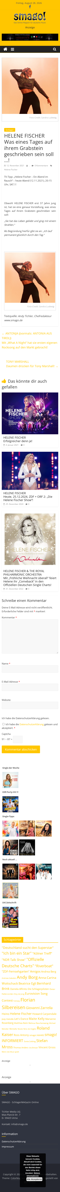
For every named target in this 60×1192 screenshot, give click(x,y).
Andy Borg (27, 977)
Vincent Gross (47, 1047)
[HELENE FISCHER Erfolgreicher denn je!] (30, 394)
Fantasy (16, 1001)
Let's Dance (21, 1019)
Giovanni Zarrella (39, 1007)
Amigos (35, 971)
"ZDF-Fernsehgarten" (15, 971)
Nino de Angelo (29, 1029)
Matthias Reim (21, 1023)
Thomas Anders (20, 1047)
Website (6, 699)
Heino (5, 1014)
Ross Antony (21, 1035)
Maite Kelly (37, 1019)
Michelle (13, 1028)
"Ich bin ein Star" (17, 953)
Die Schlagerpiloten (38, 988)
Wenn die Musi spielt (10, 1052)
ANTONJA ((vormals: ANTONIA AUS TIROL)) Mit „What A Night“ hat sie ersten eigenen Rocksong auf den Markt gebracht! (29, 340)
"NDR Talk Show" (14, 960)
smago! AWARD (36, 1035)
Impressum (8, 1146)
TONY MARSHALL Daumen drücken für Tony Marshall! (32, 364)
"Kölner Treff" (42, 953)
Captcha (6, 733)
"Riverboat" (44, 966)
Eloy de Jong (19, 994)
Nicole (20, 1029)
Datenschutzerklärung (32, 724)
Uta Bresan (33, 1047)
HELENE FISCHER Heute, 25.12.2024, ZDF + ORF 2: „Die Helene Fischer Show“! (27, 496)
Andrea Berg (48, 971)
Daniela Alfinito (18, 988)
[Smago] (5, 49)
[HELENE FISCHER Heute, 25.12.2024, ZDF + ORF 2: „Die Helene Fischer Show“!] (30, 453)
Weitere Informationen (33, 1174)
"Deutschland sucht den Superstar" (28, 947)
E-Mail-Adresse (11, 681)
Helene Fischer (10, 169)
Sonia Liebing (30, 1041)
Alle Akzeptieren (34, 1179)
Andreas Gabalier (9, 978)
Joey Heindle (8, 1019)
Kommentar (9, 617)
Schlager (10, 129)
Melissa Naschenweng (38, 1023)
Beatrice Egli (27, 983)
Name (6, 663)
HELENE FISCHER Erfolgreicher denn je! (17, 439)
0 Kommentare (41, 165)
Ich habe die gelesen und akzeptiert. (30, 726)
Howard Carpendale (44, 1014)
